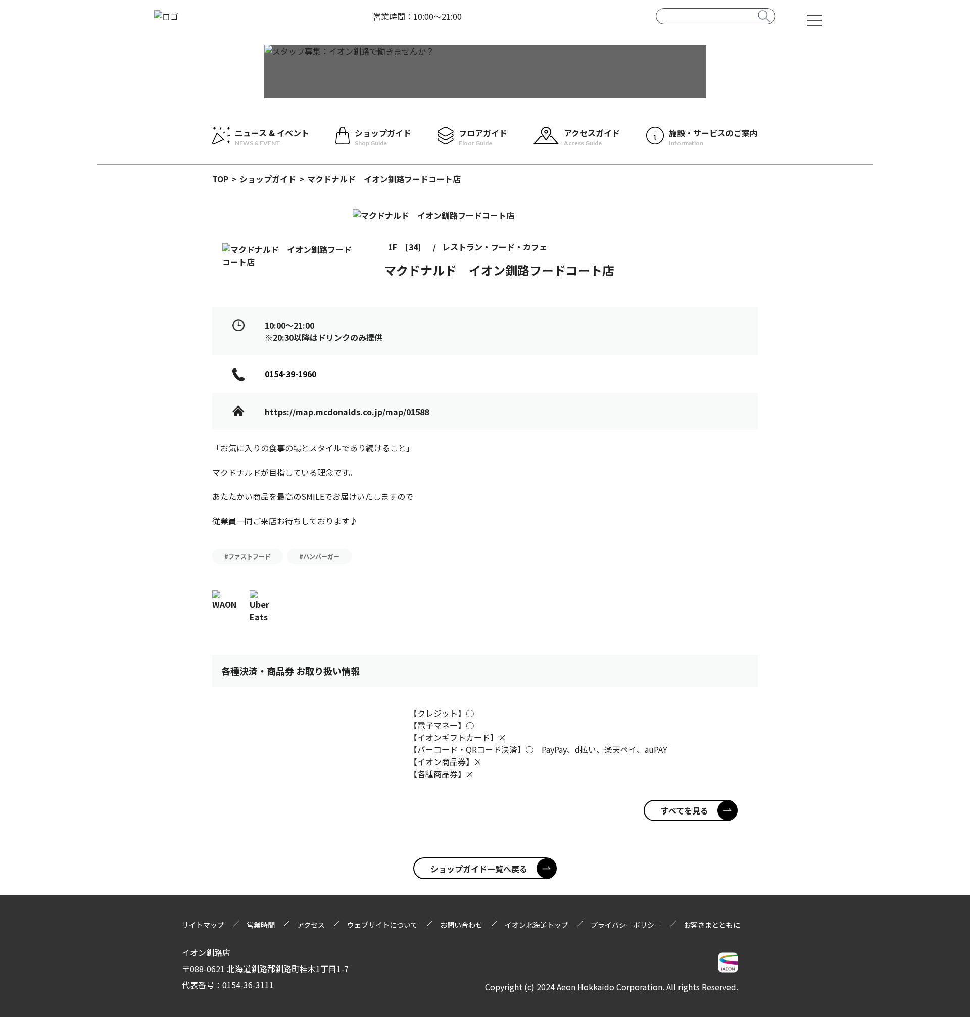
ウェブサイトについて (382, 925)
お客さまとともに (712, 925)
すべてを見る (684, 810)
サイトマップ (203, 925)
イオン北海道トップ (536, 925)
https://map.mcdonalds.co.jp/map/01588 (347, 411)
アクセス (311, 925)
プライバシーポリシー (626, 925)
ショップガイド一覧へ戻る (478, 868)
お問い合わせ (461, 925)
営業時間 (261, 925)
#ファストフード (247, 556)
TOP (220, 179)
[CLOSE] (814, 20)
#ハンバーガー (319, 556)
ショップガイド (267, 179)
